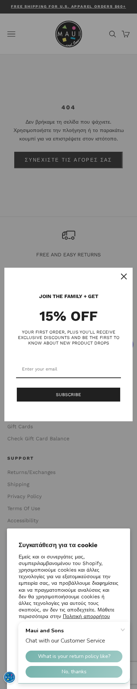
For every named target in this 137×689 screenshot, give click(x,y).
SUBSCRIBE (68, 394)
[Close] (124, 276)
